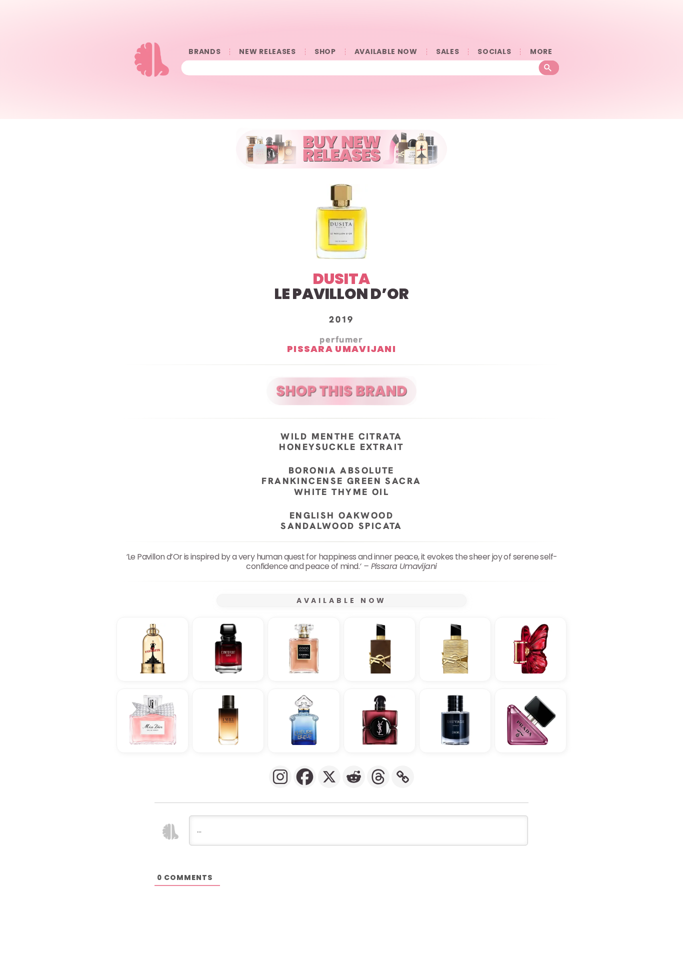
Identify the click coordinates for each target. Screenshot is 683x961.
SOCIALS (494, 51)
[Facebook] (305, 777)
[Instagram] (280, 777)
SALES (448, 51)
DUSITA (341, 279)
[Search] (549, 67)
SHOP (325, 51)
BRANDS (204, 51)
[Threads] (378, 777)
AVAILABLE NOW (386, 51)
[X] (329, 777)
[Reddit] (353, 777)
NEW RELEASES (267, 51)
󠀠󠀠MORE (541, 51)
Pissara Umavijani (341, 348)
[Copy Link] (403, 777)
